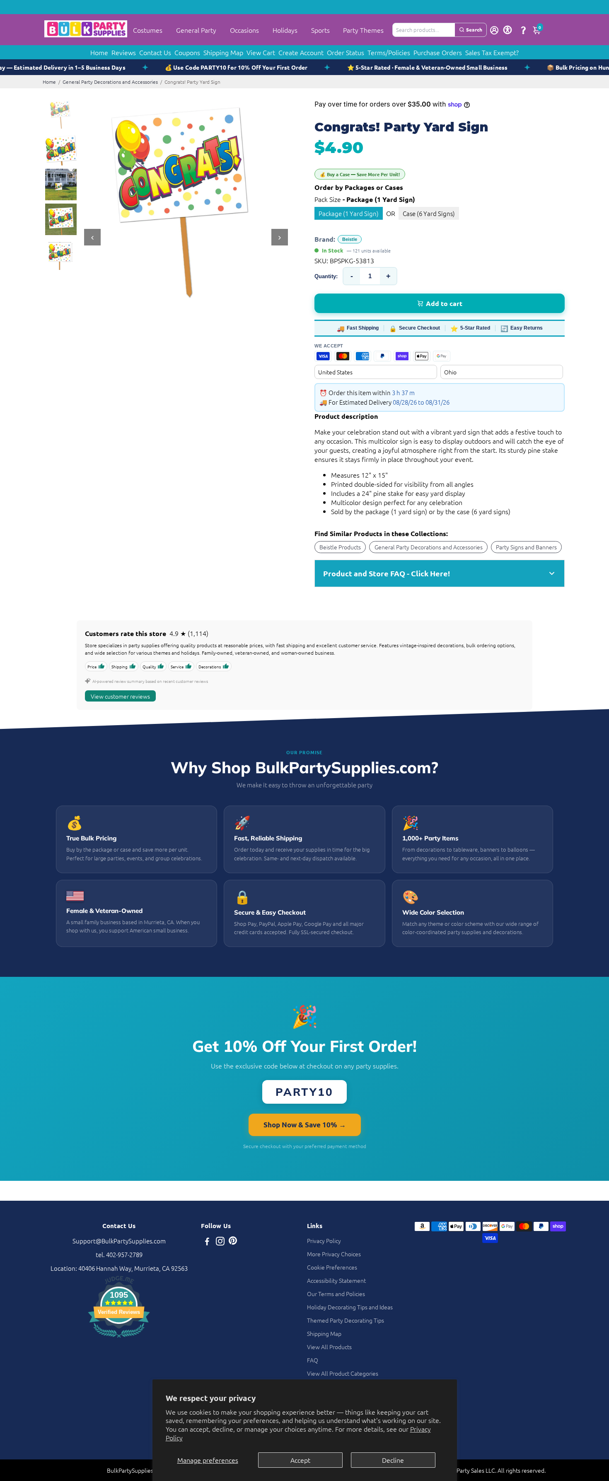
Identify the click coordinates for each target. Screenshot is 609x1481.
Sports (320, 29)
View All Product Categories (342, 1373)
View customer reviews (120, 696)
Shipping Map (223, 52)
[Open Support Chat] (523, 29)
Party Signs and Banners (526, 547)
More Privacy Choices (334, 1254)
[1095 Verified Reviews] (119, 1338)
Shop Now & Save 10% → (304, 1124)
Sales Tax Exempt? (492, 52)
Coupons (187, 52)
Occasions (244, 29)
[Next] (279, 237)
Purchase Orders (437, 52)
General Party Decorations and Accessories (110, 81)
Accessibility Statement (336, 1280)
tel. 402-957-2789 (119, 1254)
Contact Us (155, 52)
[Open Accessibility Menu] (507, 29)
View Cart (261, 52)
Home (99, 52)
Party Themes (363, 29)
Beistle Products (340, 547)
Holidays (285, 29)
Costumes (147, 29)
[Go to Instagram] (220, 1242)
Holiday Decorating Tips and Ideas (350, 1307)
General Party (196, 29)
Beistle (349, 239)
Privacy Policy (324, 1240)
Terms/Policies (388, 52)
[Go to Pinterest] (233, 1242)
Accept (300, 1459)
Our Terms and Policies (336, 1293)
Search (474, 29)
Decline (393, 1459)
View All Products (329, 1347)
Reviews (123, 52)
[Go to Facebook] (207, 1242)
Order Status (345, 52)
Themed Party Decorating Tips (345, 1320)
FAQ (312, 1360)
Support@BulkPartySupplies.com (119, 1240)
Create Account (301, 52)
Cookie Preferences (332, 1267)
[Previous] (92, 237)
